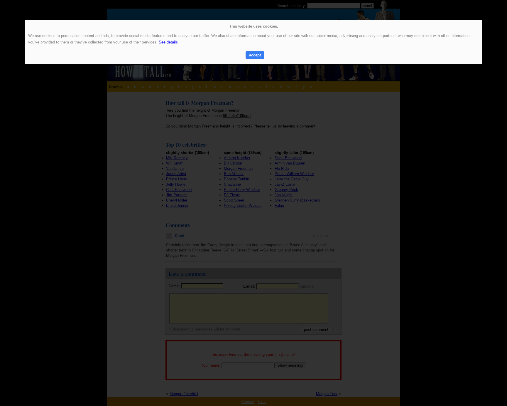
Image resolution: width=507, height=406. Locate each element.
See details (168, 42)
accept (255, 55)
